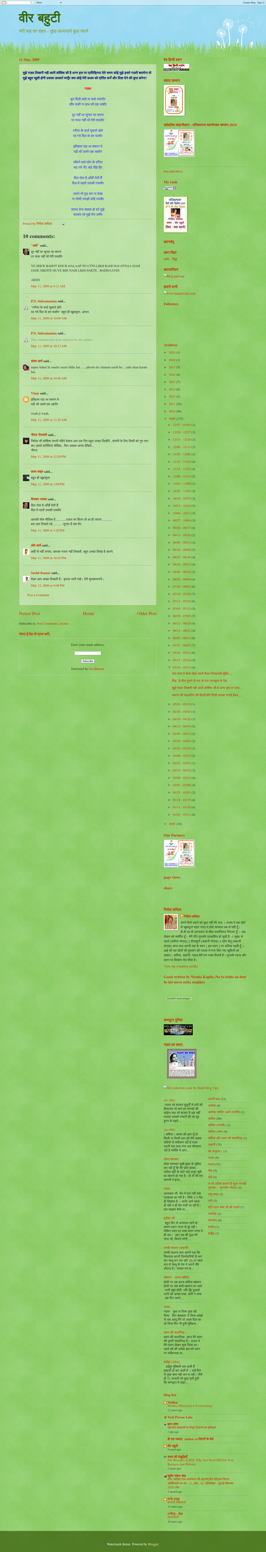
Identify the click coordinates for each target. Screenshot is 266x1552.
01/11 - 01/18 (182, 807)
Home (88, 613)
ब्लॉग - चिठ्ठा (170, 259)
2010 (172, 411)
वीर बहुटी (39, 17)
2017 (172, 367)
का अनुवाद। (215, 1151)
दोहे (210, 1177)
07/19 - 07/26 (182, 594)
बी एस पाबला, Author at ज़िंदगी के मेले (191, 1438)
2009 (172, 418)
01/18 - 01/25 (182, 800)
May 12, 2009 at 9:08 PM (47, 585)
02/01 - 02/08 (182, 785)
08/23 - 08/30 (182, 557)
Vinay (35, 393)
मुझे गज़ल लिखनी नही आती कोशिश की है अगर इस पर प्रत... (207, 688)
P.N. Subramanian (44, 301)
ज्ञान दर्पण (173, 1423)
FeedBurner (96, 669)
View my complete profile (181, 966)
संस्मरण (212, 1220)
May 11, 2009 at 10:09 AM (49, 318)
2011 (172, 404)
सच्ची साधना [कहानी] (176, 1247)
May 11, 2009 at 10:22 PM (48, 558)
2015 (172, 382)
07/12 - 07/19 (182, 601)
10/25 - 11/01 (182, 491)
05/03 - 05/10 (182, 704)
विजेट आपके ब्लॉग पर (173, 171)
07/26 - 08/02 (182, 586)
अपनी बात (214, 1099)
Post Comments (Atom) (52, 623)
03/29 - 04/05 (182, 741)
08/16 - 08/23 (182, 564)
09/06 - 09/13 (182, 542)
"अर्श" (35, 245)
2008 (172, 823)
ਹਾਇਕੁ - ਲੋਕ (175, 1513)
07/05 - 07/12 (182, 608)
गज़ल (167, 1188)
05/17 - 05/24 (182, 660)
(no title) (169, 1100)
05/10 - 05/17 (182, 667)
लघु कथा (213, 1194)
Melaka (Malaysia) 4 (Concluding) (190, 1406)
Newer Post (29, 613)
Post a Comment (38, 595)
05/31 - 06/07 (182, 645)
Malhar (173, 1402)
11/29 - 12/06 (182, 454)
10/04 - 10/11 (182, 513)
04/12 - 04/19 (182, 726)
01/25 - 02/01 (182, 792)
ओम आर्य (36, 545)
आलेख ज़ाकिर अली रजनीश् (224, 1112)
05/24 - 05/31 (182, 652)
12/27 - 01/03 (182, 425)
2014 (172, 389)
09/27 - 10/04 (182, 520)
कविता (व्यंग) (215, 1131)
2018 (172, 360)
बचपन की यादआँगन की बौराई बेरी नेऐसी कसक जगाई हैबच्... (206, 695)
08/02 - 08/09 (182, 579)
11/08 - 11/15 (182, 476)
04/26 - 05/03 (182, 711)
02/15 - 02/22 (182, 770)
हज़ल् (211, 1226)
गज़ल (167, 1307)
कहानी (211, 1144)
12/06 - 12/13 (182, 447)
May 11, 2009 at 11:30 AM (49, 419)
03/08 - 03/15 (182, 755)
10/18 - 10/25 (182, 498)
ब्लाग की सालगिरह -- (176, 1332)
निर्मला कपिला (192, 916)
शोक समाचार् (171, 1159)
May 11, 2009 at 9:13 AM (48, 286)
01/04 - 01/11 (182, 814)
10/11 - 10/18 (182, 505)
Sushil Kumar (40, 572)
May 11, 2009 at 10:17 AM (49, 346)
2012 (172, 396)
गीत (210, 1170)
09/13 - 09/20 (182, 535)
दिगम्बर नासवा (39, 498)
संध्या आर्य (36, 360)
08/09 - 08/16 (182, 572)
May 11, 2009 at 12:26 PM (48, 456)
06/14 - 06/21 (182, 630)
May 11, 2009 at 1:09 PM (47, 484)
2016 (172, 374)
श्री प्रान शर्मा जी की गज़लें (223, 1207)
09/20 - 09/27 (182, 527)
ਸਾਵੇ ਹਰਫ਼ (174, 1498)
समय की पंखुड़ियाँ (177, 1456)
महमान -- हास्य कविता (176, 1277)
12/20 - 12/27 (182, 432)
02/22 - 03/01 (182, 763)
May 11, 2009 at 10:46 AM (49, 378)
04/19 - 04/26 (182, 719)
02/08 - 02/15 (182, 777)
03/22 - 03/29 (182, 748)
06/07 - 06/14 (182, 638)
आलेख (212, 1105)
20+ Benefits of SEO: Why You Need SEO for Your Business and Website (201, 1462)
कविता (211, 1118)
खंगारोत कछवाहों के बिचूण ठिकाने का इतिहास (192, 1427)
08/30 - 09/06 (182, 549)
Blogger (153, 1544)
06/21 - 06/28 (182, 623)
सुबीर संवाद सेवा (177, 1475)
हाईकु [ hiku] (172, 1361)
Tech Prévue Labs (180, 1417)
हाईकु (211, 1233)
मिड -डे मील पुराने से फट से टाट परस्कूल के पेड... (200, 680)
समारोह (212, 1213)
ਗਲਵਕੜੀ (173, 1517)
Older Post (147, 613)
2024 (172, 352)
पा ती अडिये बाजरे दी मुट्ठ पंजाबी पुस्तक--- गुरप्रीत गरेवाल (227, 1185)
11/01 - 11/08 (182, 483)
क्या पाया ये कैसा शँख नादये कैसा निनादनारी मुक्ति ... (202, 673)
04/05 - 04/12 (182, 733)
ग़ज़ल (211, 1164)
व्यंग (210, 1200)
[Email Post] (62, 223)
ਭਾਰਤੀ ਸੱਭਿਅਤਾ (177, 1502)
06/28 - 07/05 (182, 616)
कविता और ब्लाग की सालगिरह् (225, 1138)
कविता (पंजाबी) (216, 1125)
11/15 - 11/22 (182, 469)
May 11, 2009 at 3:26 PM (47, 530)
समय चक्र (37, 471)
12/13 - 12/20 (182, 439)
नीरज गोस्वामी (39, 434)
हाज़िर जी (169, 1218)
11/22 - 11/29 (182, 461)
